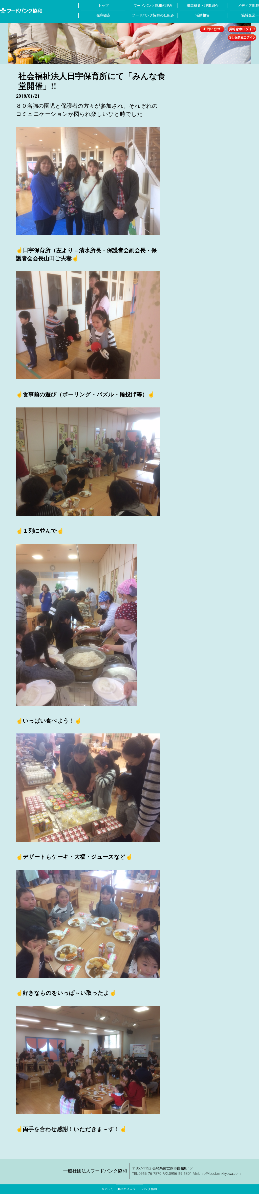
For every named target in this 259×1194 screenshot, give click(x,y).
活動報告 (203, 15)
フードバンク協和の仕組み (153, 15)
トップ (103, 6)
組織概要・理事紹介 (203, 6)
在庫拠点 (103, 15)
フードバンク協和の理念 (153, 6)
